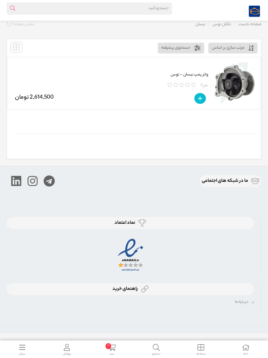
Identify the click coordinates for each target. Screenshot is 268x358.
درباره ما (241, 302)
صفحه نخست (249, 24)
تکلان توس (222, 24)
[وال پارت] (254, 10)
